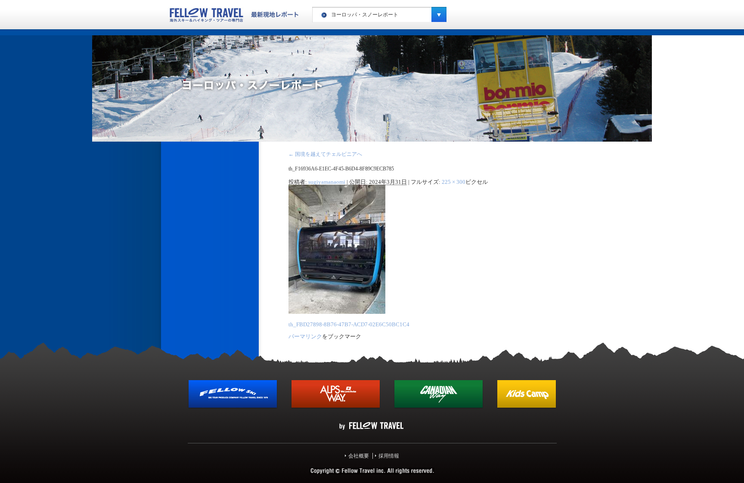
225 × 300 (453, 182)
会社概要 (358, 456)
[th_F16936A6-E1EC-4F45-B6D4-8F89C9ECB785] (336, 312)
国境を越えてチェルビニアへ (325, 154)
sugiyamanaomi (326, 182)
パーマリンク (305, 336)
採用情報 (388, 456)
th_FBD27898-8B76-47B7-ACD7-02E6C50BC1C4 (348, 324)
